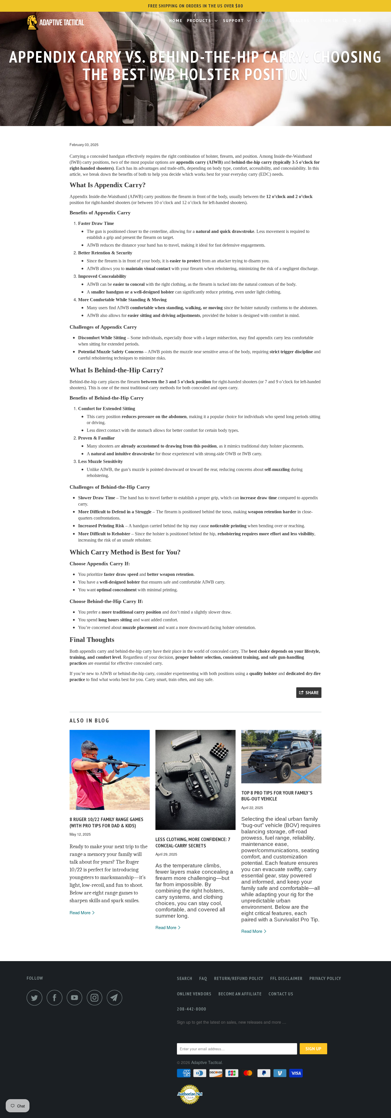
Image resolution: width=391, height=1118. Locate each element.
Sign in (329, 20)
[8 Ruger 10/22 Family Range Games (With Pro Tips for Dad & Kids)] (110, 811)
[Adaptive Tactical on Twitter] (36, 997)
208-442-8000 (191, 1009)
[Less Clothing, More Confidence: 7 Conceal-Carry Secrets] (195, 831)
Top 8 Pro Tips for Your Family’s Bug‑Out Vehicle (277, 795)
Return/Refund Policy (238, 978)
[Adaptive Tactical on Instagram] (96, 997)
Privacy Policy (325, 978)
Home (176, 20)
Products (201, 20)
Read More (81, 912)
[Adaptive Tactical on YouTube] (76, 997)
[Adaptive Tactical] (56, 24)
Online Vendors (194, 994)
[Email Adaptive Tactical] (116, 997)
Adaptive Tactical (206, 1062)
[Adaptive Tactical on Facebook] (56, 997)
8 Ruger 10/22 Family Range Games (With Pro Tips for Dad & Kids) (106, 822)
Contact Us (280, 994)
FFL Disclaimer (286, 978)
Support (235, 20)
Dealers (301, 20)
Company (268, 20)
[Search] (345, 21)
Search (184, 978)
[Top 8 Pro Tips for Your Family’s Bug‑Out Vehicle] (281, 784)
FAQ (203, 978)
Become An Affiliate (240, 994)
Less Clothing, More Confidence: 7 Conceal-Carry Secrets (192, 842)
